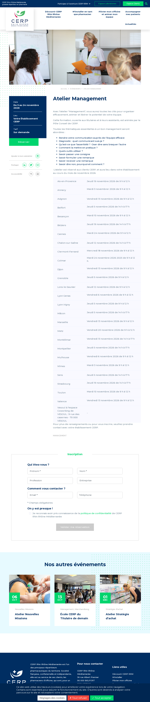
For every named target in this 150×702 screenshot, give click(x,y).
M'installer (117, 677)
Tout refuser (79, 698)
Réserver (24, 142)
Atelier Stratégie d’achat (117, 616)
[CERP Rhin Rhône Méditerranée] (16, 679)
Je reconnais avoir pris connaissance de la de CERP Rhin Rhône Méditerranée (77, 515)
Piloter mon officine (122, 680)
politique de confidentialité (96, 513)
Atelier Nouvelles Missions (27, 616)
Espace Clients (133, 3)
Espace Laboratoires (107, 3)
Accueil (64, 89)
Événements (75, 89)
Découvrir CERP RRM (122, 674)
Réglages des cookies (52, 698)
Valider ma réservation (75, 527)
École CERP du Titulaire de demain (74, 616)
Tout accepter (102, 698)
